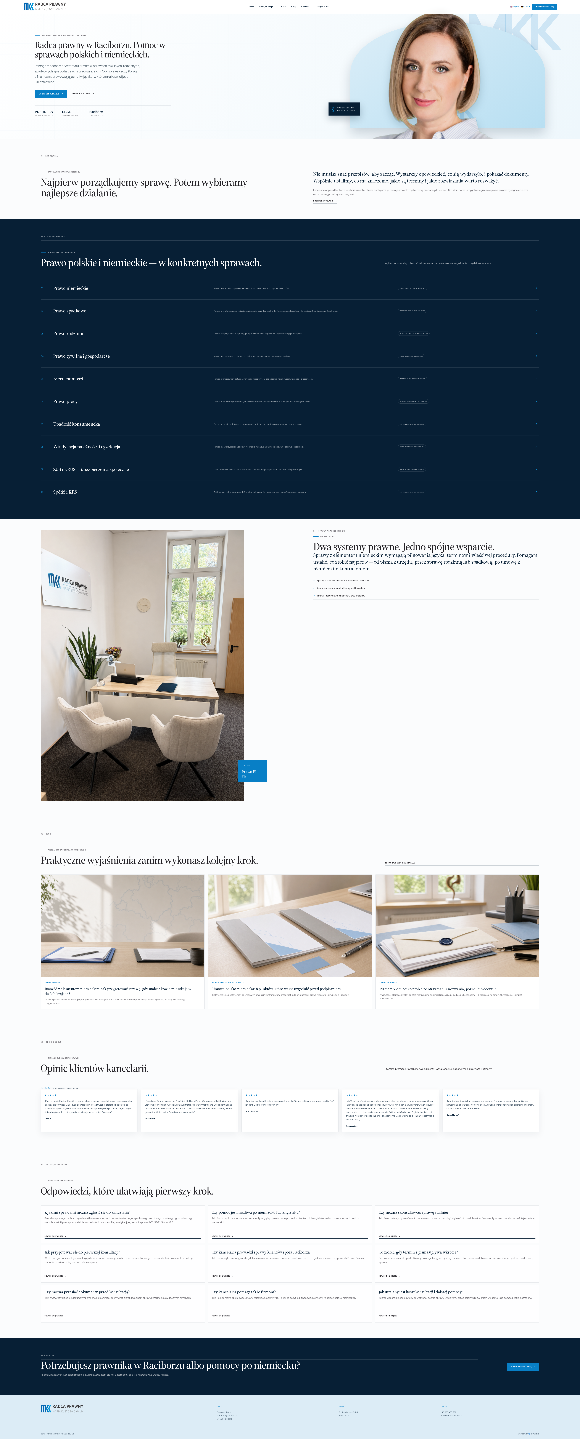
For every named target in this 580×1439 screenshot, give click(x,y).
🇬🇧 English (514, 7)
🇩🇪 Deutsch (525, 7)
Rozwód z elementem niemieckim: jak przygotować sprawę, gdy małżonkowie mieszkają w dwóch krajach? (118, 991)
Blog (293, 6)
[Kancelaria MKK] (45, 7)
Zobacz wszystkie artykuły (402, 863)
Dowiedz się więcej (55, 1236)
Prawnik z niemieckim (84, 93)
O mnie (282, 6)
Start (251, 6)
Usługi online (322, 6)
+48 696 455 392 (448, 1412)
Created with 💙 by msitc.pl (528, 1434)
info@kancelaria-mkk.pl (451, 1415)
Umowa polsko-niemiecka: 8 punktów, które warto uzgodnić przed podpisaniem (276, 988)
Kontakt (305, 6)
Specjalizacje (266, 6)
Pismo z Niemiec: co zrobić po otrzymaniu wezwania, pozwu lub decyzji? (438, 988)
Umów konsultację (544, 7)
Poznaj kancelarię (325, 201)
